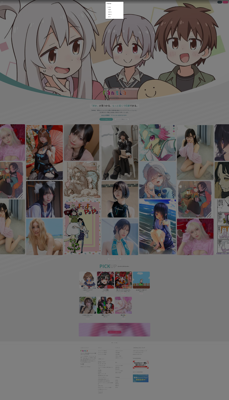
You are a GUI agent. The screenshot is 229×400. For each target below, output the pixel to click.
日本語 (109, 7)
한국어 (109, 16)
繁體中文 (110, 14)
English (109, 9)
